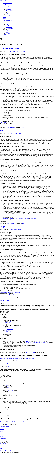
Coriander (11, 218)
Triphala (2, 292)
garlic (34, 352)
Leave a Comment (21, 51)
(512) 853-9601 (3, 443)
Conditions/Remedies (7, 3)
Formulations (8, 15)
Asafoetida (2, 358)
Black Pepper (3, 421)
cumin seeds (7, 330)
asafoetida (10, 332)
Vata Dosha (8, 6)
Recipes (4, 4)
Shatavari (6, 292)
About (4, 17)
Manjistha (15, 294)
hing (39, 342)
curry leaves (8, 331)
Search (1, 38)
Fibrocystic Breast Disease (9, 48)
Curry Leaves (9, 358)
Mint (24, 421)
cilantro (28, 341)
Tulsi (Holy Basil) (4, 218)
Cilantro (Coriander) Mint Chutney (13, 364)
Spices (7, 14)
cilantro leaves (8, 322)
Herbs (7, 13)
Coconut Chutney (6, 300)
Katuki (5, 122)
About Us (2, 448)
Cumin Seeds (26, 218)
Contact (4, 18)
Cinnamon (16, 218)
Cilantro (21, 358)
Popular (23, 127)
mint (26, 352)
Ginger (20, 218)
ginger (9, 321)
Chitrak (1, 122)
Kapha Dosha (9, 9)
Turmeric (11, 292)
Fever (2, 130)
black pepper (11, 390)
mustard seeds (10, 329)
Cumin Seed (15, 421)
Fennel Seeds (33, 218)
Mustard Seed (27, 358)
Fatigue (2, 227)
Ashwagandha (17, 292)
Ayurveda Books (9, 10)
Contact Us (2, 446)
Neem (10, 294)
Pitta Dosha (8, 8)
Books (1, 431)
